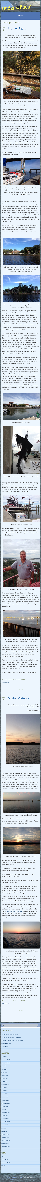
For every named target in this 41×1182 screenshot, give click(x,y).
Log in (3, 1156)
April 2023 (4, 1090)
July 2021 (3, 1109)
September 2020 (5, 1112)
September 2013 (5, 1146)
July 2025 (3, 1066)
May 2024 (4, 1081)
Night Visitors (18, 698)
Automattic (11, 1179)
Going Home (4, 1046)
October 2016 (5, 1118)
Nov (3, 27)
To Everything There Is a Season (9, 1034)
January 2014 (5, 1137)
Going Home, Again (6, 1043)
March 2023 (4, 1094)
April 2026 (4, 1056)
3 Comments (5, 1003)
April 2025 (4, 1072)
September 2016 (5, 1121)
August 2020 (4, 1115)
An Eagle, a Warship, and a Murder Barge (12, 1040)
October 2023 (5, 1084)
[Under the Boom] (17, 6)
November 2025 (5, 1063)
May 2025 (4, 1069)
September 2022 (5, 1103)
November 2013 (5, 1140)
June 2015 (4, 1131)
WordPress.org (5, 1166)
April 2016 (4, 1128)
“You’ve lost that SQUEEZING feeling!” (11, 1037)
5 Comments (5, 682)
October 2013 (5, 1143)
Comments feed (5, 1162)
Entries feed (4, 1159)
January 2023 (5, 1097)
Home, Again (17, 28)
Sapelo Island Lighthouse (14, 911)
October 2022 (5, 1100)
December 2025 (5, 1060)
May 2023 (4, 1087)
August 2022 (4, 1106)
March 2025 (4, 1075)
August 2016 (4, 1125)
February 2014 (5, 1134)
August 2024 (4, 1078)
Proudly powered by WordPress (15, 1177)
